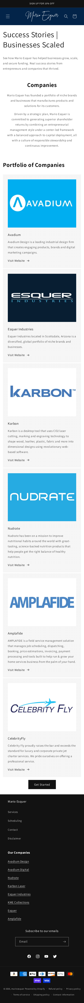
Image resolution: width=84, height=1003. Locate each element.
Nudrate (13, 878)
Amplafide (14, 919)
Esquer (12, 910)
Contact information (63, 994)
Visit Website (16, 260)
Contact (13, 829)
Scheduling (15, 820)
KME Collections (18, 902)
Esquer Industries (19, 894)
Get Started (42, 784)
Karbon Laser (16, 886)
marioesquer (17, 988)
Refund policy (56, 988)
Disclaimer (14, 838)
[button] (8, 16)
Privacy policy (73, 988)
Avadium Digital (18, 869)
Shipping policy (41, 994)
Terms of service (21, 994)
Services (13, 812)
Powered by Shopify (35, 988)
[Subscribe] (64, 941)
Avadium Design (18, 861)
